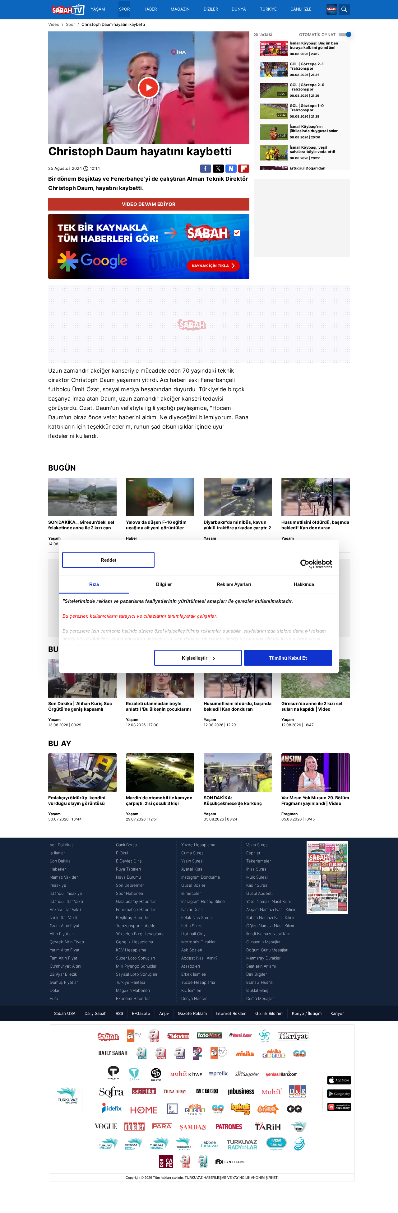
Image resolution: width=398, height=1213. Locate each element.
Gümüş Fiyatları (64, 982)
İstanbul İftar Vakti (66, 901)
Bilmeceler (191, 893)
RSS (119, 1013)
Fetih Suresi (192, 925)
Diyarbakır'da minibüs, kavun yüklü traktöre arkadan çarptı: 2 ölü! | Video (237, 525)
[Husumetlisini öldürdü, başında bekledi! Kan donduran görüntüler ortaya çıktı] (315, 497)
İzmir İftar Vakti (63, 917)
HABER (150, 9)
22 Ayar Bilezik (63, 974)
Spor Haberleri (129, 893)
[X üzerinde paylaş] (218, 169)
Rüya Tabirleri (128, 869)
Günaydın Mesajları (263, 941)
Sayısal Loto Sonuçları (136, 974)
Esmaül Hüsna (259, 982)
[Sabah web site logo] (331, 9)
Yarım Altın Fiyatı (65, 949)
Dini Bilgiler (256, 974)
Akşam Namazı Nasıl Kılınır (270, 909)
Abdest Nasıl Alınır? (199, 957)
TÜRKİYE (268, 9)
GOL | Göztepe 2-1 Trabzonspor (307, 66)
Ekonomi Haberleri (133, 998)
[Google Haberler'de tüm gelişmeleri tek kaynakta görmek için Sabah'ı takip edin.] (148, 249)
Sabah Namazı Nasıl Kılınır (270, 917)
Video (53, 24)
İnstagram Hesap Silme (203, 901)
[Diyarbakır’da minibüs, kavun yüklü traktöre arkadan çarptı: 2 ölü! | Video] (238, 497)
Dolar (54, 990)
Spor (70, 24)
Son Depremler (130, 885)
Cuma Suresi (193, 852)
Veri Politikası (62, 844)
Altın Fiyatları (62, 933)
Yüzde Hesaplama (198, 844)
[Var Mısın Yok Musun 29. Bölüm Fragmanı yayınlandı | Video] (315, 772)
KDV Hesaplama (131, 949)
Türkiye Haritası (130, 982)
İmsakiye (58, 885)
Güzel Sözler (193, 885)
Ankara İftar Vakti (65, 909)
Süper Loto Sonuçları (135, 957)
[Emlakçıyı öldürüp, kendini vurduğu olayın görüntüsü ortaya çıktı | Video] (82, 772)
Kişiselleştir (194, 658)
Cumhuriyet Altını (65, 966)
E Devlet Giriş (129, 860)
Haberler (58, 869)
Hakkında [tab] (304, 584)
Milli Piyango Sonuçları (136, 966)
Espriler (253, 852)
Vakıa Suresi (257, 844)
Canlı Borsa (126, 844)
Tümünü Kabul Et (288, 658)
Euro (54, 998)
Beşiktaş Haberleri (133, 917)
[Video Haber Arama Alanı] (344, 9)
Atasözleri (190, 966)
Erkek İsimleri (193, 974)
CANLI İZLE (301, 9)
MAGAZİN (180, 9)
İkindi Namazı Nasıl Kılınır (269, 933)
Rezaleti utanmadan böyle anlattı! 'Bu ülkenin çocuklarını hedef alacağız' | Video (158, 707)
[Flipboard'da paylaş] (243, 169)
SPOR (124, 9)
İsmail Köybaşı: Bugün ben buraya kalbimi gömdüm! (314, 45)
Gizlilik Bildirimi (269, 1013)
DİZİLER (211, 9)
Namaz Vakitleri (64, 877)
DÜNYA (239, 9)
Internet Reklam (231, 1013)
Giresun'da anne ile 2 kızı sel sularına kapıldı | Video (311, 706)
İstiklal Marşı (257, 990)
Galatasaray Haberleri (136, 901)
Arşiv (164, 1013)
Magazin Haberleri (133, 990)
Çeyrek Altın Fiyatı (67, 941)
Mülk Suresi (257, 877)
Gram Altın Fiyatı (65, 925)
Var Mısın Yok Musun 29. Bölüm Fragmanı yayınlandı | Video (315, 800)
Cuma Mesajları (260, 998)
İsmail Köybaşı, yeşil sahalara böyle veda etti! (313, 149)
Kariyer (337, 1013)
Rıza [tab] (94, 584)
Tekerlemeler (258, 860)
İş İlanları (58, 852)
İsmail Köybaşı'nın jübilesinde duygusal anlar (314, 128)
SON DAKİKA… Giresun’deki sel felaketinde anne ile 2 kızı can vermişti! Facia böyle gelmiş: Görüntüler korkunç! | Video (81, 525)
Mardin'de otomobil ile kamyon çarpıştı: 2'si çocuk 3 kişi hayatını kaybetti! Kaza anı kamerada (159, 801)
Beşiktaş (89, 178)
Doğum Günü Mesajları (267, 949)
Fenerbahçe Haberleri (136, 909)
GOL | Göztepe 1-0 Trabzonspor (307, 108)
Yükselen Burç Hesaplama (140, 933)
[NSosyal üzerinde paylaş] (231, 169)
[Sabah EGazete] (327, 921)
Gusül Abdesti (259, 893)
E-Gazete (141, 1013)
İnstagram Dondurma (200, 877)
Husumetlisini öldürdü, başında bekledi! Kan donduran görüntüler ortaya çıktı (315, 525)
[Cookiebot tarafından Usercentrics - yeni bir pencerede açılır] (305, 564)
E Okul (122, 852)
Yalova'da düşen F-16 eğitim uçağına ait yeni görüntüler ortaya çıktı (156, 525)
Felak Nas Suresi (197, 917)
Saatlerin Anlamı (261, 966)
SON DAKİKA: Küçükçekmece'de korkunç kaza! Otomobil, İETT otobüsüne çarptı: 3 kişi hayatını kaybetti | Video (233, 801)
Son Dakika (60, 860)
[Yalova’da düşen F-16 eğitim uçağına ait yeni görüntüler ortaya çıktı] (160, 497)
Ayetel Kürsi (192, 869)
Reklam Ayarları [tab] (234, 584)
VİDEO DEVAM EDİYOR (149, 204)
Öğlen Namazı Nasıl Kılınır (270, 925)
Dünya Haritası (194, 998)
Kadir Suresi (257, 885)
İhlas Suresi (256, 869)
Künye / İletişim (307, 1013)
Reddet (108, 560)
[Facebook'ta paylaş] (205, 169)
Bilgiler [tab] (164, 584)
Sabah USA (65, 1013)
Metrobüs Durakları (198, 941)
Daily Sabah (96, 1013)
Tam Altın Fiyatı (64, 957)
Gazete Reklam (192, 1013)
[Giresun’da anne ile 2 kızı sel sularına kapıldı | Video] (315, 678)
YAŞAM (98, 9)
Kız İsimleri (191, 990)
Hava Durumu (128, 877)
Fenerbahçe (127, 178)
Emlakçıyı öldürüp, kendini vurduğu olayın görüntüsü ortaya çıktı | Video (77, 801)
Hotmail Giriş (193, 933)
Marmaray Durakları (263, 957)
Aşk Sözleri (191, 949)
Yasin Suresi (192, 860)
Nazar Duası (192, 909)
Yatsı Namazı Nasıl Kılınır (269, 901)
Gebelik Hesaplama (134, 941)
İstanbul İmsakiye (66, 893)
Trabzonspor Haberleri (137, 925)
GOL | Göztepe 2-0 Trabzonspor (307, 87)
